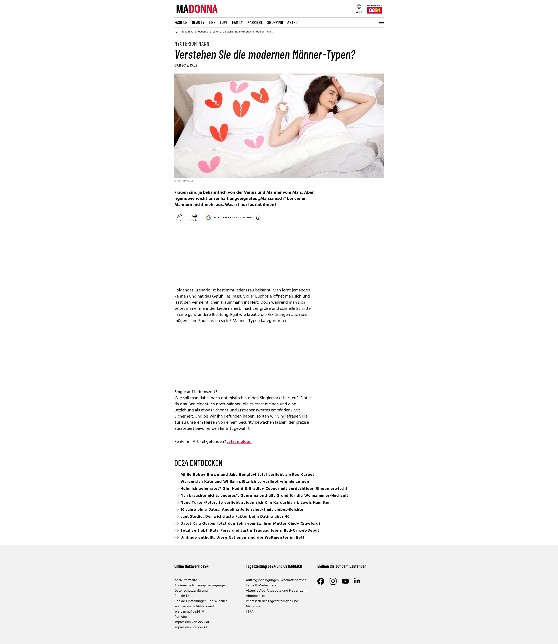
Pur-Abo (180, 617)
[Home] (176, 32)
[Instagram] (333, 581)
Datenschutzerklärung (191, 591)
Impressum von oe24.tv (191, 627)
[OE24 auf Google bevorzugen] (258, 217)
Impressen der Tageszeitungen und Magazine (272, 603)
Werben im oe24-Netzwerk (194, 606)
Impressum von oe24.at (191, 622)
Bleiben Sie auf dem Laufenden (341, 566)
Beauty (198, 22)
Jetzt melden (239, 442)
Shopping (275, 22)
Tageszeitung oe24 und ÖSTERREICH (274, 566)
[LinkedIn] (357, 581)
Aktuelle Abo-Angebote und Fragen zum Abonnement (276, 593)
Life (212, 22)
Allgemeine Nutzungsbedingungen (200, 585)
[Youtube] (345, 581)
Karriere (255, 22)
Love (224, 22)
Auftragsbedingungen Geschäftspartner (276, 580)
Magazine (187, 32)
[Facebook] (320, 581)
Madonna (203, 32)
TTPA (249, 612)
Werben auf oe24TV (189, 612)
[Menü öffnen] (381, 22)
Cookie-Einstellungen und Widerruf (200, 601)
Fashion (181, 22)
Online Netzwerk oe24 (191, 566)
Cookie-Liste (183, 596)
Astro (292, 22)
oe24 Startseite (185, 580)
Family (237, 22)
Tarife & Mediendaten (262, 585)
